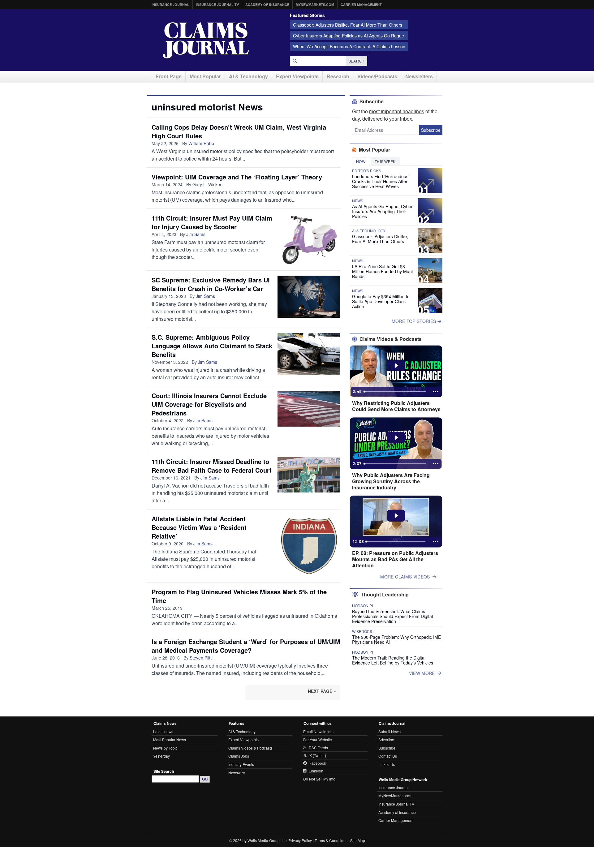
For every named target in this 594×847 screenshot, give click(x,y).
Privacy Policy (300, 840)
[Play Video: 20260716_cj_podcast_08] (396, 516)
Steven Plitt (201, 658)
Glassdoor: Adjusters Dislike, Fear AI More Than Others (347, 25)
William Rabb (201, 143)
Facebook (317, 763)
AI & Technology (248, 76)
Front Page (169, 76)
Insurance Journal (170, 4)
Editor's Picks (366, 170)
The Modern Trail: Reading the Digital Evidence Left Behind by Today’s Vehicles (392, 660)
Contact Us (387, 756)
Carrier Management (361, 4)
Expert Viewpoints (297, 76)
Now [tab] (360, 161)
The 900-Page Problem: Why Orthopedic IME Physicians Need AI (396, 639)
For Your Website (317, 739)
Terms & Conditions (331, 840)
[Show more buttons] (435, 392)
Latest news (163, 731)
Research (338, 76)
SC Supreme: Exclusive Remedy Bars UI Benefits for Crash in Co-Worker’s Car (211, 284)
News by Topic (165, 747)
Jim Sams (195, 234)
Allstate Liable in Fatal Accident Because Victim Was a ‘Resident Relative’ (199, 527)
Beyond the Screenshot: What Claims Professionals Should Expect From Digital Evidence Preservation (392, 616)
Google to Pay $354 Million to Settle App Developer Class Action (381, 301)
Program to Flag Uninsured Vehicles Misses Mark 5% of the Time (239, 596)
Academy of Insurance (267, 4)
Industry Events (241, 764)
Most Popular (205, 76)
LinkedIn (316, 771)
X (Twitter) (317, 755)
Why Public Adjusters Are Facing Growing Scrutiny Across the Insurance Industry (391, 481)
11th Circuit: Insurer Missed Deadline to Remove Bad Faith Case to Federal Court (212, 466)
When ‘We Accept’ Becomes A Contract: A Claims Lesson (349, 46)
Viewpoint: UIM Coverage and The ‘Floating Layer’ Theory (237, 176)
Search (356, 60)
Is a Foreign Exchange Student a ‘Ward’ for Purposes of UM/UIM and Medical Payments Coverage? (246, 646)
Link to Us (386, 764)
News (357, 200)
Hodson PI (362, 605)
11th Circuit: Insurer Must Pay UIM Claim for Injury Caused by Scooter (212, 222)
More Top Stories (414, 321)
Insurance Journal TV (217, 4)
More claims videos (405, 577)
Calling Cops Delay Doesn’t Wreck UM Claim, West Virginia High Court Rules (239, 131)
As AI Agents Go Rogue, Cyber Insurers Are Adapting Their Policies (382, 211)
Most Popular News (169, 739)
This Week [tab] (385, 161)
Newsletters (419, 76)
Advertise (386, 739)
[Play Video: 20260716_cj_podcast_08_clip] (396, 438)
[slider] (395, 392)
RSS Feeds (318, 748)
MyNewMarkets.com (315, 4)
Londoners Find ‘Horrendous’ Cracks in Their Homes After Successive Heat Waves (380, 181)
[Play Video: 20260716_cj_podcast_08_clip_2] (396, 366)
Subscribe (431, 130)
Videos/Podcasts (377, 76)
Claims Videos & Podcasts (250, 747)
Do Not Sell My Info (319, 778)
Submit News (389, 731)
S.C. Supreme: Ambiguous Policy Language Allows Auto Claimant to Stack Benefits (212, 346)
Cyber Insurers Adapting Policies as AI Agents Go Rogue (348, 35)
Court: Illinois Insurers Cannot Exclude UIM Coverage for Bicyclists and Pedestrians (209, 404)
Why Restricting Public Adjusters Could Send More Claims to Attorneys (396, 406)
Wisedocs (362, 631)
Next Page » (322, 691)
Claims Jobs (238, 756)
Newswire (236, 772)
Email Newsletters (318, 731)
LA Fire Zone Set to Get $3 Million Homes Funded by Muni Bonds (382, 271)
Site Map (357, 840)
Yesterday (161, 756)
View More (422, 673)
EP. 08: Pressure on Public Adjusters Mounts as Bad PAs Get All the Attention (395, 559)
